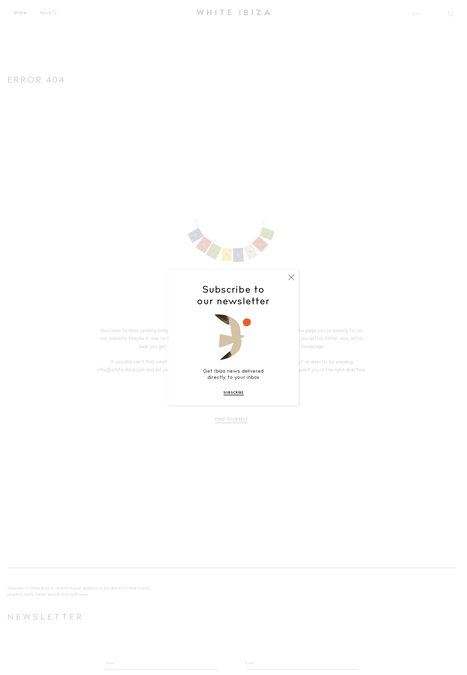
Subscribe (234, 393)
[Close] (291, 277)
